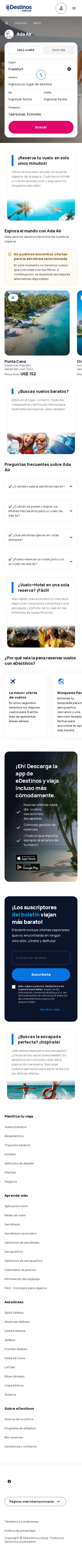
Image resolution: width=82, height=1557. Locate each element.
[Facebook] (9, 1481)
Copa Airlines (14, 1385)
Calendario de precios (20, 1270)
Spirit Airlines (14, 1313)
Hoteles (10, 1154)
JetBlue (10, 1340)
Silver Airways (15, 1376)
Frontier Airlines (16, 1349)
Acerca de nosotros (19, 1419)
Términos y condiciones (22, 1521)
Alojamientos (14, 1136)
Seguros (11, 1181)
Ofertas (10, 1172)
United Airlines (15, 1331)
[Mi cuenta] (61, 8)
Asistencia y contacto (21, 1446)
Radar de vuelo (15, 1215)
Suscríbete (41, 974)
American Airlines (17, 1322)
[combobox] (36, 69)
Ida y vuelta (25, 50)
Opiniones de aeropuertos (23, 1261)
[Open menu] (73, 8)
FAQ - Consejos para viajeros (26, 1288)
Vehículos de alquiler (19, 1163)
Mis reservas (14, 1437)
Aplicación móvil (16, 1206)
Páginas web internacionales (31, 1501)
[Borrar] (69, 69)
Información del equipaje (22, 1279)
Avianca (10, 1394)
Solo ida (58, 50)
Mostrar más (50, 1009)
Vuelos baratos (16, 1127)
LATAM (10, 1367)
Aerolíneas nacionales (21, 1233)
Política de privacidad (20, 1531)
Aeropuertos (14, 1252)
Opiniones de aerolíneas (22, 1242)
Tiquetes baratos (17, 1145)
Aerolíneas (21, 23)
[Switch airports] (41, 74)
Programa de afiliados (20, 1428)
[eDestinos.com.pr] (6, 23)
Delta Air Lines (15, 1358)
